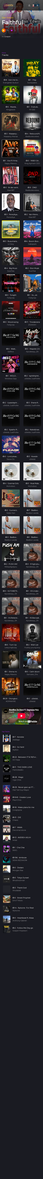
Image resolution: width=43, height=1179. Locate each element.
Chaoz (15, 820)
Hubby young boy (32, 647)
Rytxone (16, 910)
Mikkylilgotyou (11, 567)
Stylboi (15, 750)
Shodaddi (17, 890)
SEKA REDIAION (20, 860)
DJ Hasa (16, 760)
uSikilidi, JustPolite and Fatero (32, 378)
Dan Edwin (8, 17)
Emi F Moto (18, 900)
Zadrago (16, 740)
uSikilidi (32, 459)
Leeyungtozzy (11, 647)
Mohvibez (10, 486)
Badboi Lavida (32, 513)
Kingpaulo (10, 110)
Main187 (10, 190)
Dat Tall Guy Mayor (21, 790)
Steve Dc (11, 459)
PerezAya (11, 217)
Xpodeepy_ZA (32, 352)
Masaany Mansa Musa (11, 136)
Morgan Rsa (18, 870)
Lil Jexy (11, 244)
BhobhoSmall (19, 880)
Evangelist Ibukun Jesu (11, 83)
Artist (15, 840)
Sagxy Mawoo (11, 163)
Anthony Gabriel (20, 921)
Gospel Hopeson (20, 931)
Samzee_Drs (32, 674)
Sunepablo (32, 83)
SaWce (11, 352)
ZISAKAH (32, 325)
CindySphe (17, 810)
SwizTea (10, 271)
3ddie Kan (10, 513)
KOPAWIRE (11, 701)
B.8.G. (15, 850)
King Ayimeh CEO (32, 163)
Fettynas (10, 298)
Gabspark (32, 244)
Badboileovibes (32, 136)
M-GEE (32, 110)
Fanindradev (18, 770)
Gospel (7, 36)
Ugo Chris (17, 780)
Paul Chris (17, 800)
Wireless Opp (11, 378)
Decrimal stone (19, 830)
